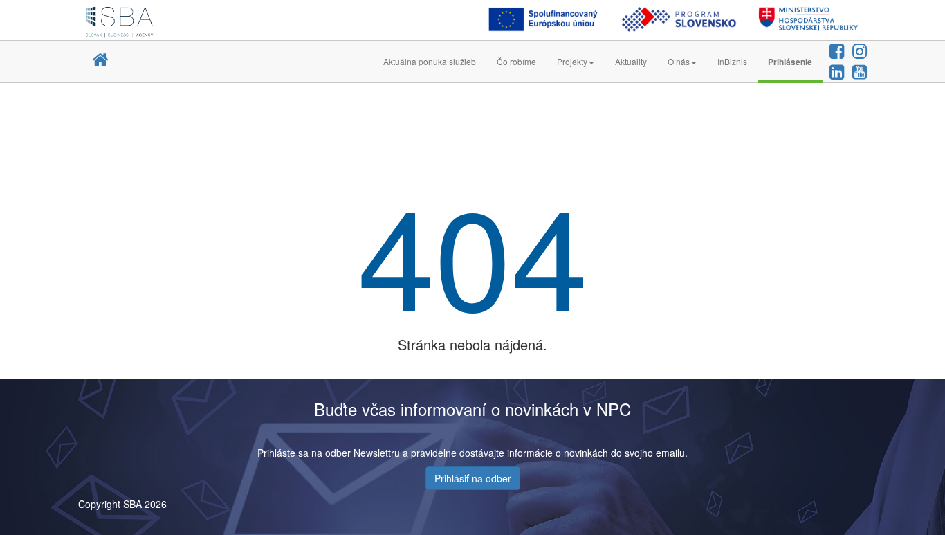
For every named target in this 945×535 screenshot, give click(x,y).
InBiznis (732, 61)
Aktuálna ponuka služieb (429, 61)
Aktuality (631, 61)
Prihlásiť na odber (472, 478)
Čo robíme (516, 61)
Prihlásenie (790, 61)
